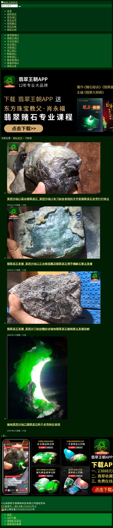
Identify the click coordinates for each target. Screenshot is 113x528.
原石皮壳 (11, 20)
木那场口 (11, 47)
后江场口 (11, 50)
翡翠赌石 (11, 23)
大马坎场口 (13, 41)
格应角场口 (13, 60)
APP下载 (11, 518)
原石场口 (11, 17)
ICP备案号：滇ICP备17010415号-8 (18, 506)
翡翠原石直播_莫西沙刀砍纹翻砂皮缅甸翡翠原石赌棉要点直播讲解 (48, 329)
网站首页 (17, 138)
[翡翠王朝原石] (9, 2)
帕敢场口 (11, 53)
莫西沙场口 (13, 38)
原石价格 (11, 26)
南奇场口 (11, 56)
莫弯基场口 (13, 35)
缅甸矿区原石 (14, 521)
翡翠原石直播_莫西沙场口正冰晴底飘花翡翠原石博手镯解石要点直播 (49, 263)
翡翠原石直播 (14, 524)
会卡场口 (11, 44)
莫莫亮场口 (13, 63)
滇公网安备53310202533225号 (19, 509)
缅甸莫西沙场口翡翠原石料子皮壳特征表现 (33, 424)
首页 (9, 11)
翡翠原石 (11, 14)
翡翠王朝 (11, 29)
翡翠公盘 (11, 66)
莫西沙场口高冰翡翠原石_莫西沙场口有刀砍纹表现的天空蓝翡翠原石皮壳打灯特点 (58, 199)
